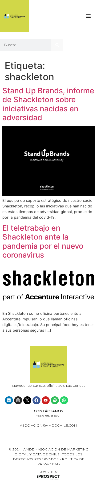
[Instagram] (18, 400)
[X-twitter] (27, 400)
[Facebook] (36, 400)
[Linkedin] (9, 400)
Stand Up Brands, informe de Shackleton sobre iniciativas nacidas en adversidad (48, 104)
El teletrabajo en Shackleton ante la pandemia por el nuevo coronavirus (42, 241)
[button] (88, 16)
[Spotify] (55, 400)
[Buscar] (57, 45)
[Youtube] (46, 400)
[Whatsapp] (64, 400)
